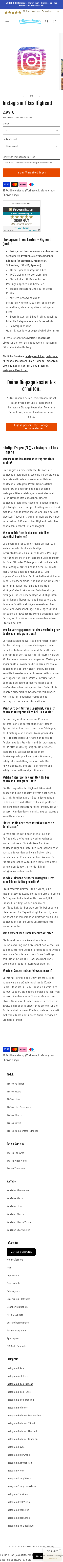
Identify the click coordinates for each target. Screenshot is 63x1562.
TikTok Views (14, 1091)
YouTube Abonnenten (18, 1190)
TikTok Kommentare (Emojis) (22, 1130)
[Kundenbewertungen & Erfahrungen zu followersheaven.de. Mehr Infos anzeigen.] (21, 230)
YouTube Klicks (15, 1198)
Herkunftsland (10, 139)
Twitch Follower (15, 1152)
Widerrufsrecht (15, 1259)
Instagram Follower (17, 1407)
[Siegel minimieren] (60, 1549)
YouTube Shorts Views (19, 1222)
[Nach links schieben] (24, 96)
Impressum (13, 1275)
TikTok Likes (13, 1099)
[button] (7, 21)
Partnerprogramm (16, 1330)
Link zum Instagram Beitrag (19, 157)
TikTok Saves (14, 1123)
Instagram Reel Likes (15, 370)
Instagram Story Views (19, 1478)
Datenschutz (13, 1283)
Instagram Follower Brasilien (22, 1439)
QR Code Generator (17, 1346)
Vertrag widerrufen (21, 1251)
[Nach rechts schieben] (39, 96)
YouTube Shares (15, 1214)
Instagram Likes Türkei (19, 1391)
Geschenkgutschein (17, 1306)
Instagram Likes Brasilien (33, 365)
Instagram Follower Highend (22, 1431)
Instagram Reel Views (18, 1502)
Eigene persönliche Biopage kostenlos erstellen (31, 427)
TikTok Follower (15, 1083)
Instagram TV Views (17, 1494)
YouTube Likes (14, 1206)
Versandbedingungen (18, 1322)
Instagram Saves (16, 1446)
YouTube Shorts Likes (18, 1229)
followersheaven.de (26, 1546)
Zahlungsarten (14, 1291)
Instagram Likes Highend (30, 361)
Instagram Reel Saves (18, 1517)
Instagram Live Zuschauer (20, 1525)
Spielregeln (13, 1338)
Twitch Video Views (17, 1160)
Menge (6, 123)
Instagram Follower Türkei (21, 1423)
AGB (9, 1267)
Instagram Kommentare (19, 1462)
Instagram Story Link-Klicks (21, 1486)
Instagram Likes (35, 356)
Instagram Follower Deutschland (24, 1415)
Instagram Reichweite (18, 1454)
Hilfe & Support (15, 1314)
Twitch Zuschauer (16, 1168)
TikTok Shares (14, 1115)
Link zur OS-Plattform (18, 1299)
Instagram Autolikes (17, 1376)
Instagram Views (16, 1470)
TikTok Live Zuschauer (19, 1107)
